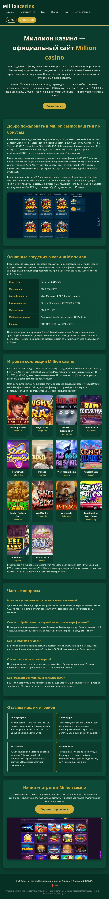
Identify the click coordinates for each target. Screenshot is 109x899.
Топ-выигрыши (82, 11)
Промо (54, 11)
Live (66, 11)
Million (19, 6)
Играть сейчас (54, 106)
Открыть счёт (27, 19)
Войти (11, 19)
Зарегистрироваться (54, 809)
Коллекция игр (27, 11)
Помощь (9, 11)
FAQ (43, 11)
